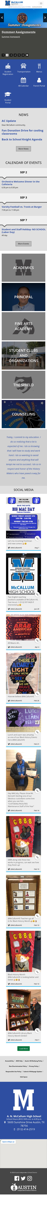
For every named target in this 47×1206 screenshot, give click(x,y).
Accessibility (9, 1061)
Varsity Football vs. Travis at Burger (22, 206)
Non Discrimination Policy (18, 1066)
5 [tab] (19, 55)
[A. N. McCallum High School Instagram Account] (29, 1180)
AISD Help (19, 1061)
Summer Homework (11, 36)
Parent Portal (39, 86)
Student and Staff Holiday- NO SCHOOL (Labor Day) (24, 231)
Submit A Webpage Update (33, 1072)
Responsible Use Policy (13, 1072)
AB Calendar (23, 86)
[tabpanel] (23, 31)
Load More (23, 1048)
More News (23, 149)
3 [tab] (11, 55)
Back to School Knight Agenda (22, 139)
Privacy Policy (33, 1066)
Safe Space (23, 1077)
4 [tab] (15, 55)
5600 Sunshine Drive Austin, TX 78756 (20, 7)
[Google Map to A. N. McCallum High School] (23, 1153)
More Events (23, 243)
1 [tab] (3, 55)
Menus (39, 71)
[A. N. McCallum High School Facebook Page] (16, 1180)
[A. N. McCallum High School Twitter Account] (23, 1180)
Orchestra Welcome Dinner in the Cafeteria (21, 183)
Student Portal (7, 101)
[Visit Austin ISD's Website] (23, 1187)
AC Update (9, 121)
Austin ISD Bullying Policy (33, 1061)
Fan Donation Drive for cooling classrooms (22, 132)
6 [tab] (23, 55)
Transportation (23, 71)
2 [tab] (7, 55)
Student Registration (8, 73)
